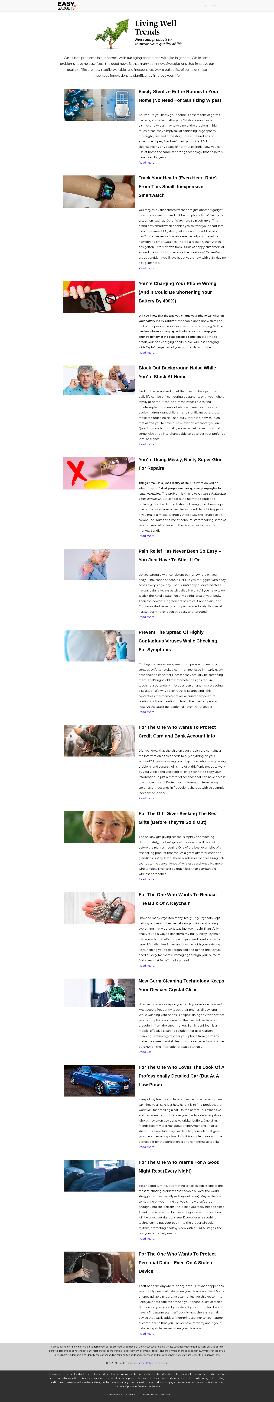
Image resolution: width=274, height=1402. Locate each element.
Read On (145, 1052)
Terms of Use (160, 1363)
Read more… (147, 162)
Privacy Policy (145, 1363)
